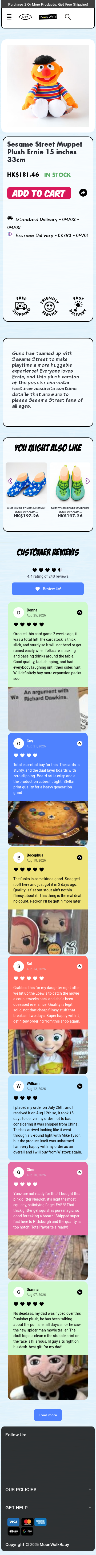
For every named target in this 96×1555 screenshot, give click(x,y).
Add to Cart (39, 192)
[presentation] (12, 481)
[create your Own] (28, 20)
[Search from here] (67, 17)
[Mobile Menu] (11, 17)
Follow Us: (15, 1434)
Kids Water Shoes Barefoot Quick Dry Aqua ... (26, 510)
